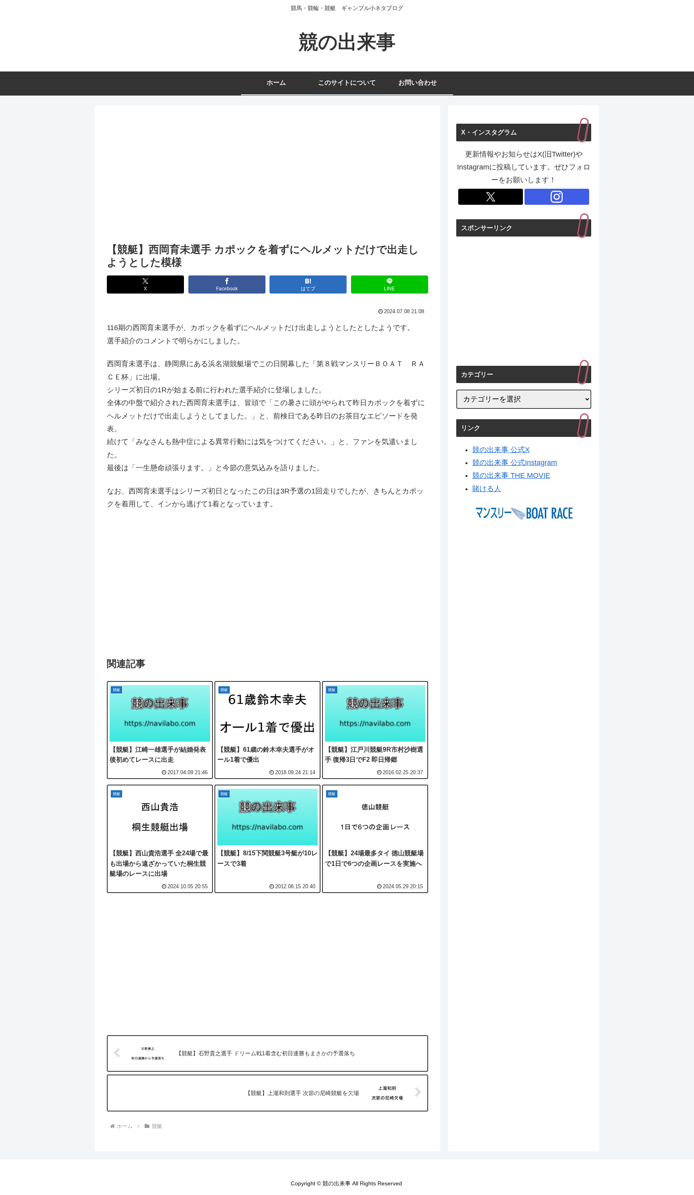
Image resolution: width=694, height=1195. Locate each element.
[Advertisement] (267, 176)
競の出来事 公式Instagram (514, 463)
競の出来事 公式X (501, 450)
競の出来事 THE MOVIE (511, 475)
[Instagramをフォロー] (557, 197)
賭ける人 (486, 489)
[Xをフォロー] (490, 197)
